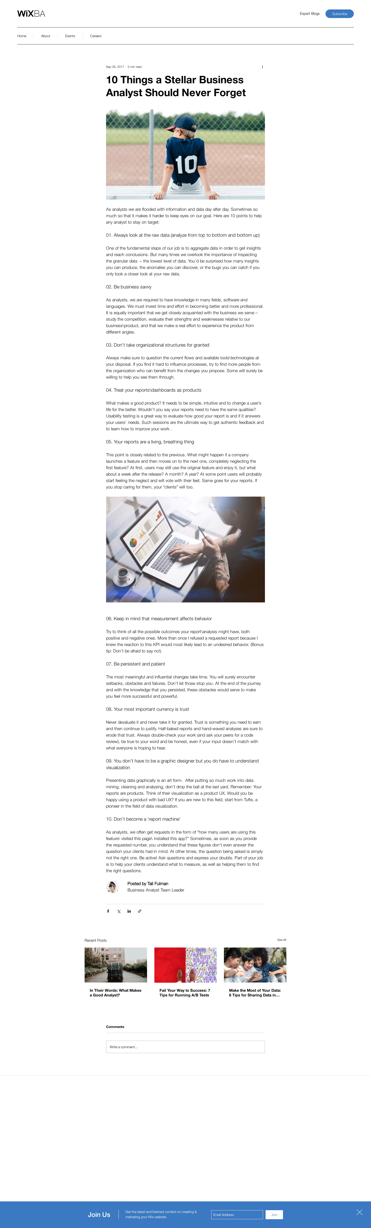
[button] (359, 1212)
